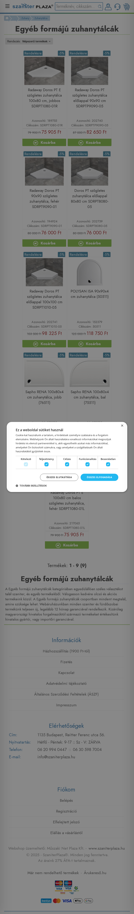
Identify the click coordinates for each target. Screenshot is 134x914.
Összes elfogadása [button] (99, 477)
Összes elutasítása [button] (59, 477)
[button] (31, 485)
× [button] (122, 425)
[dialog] (67, 457)
